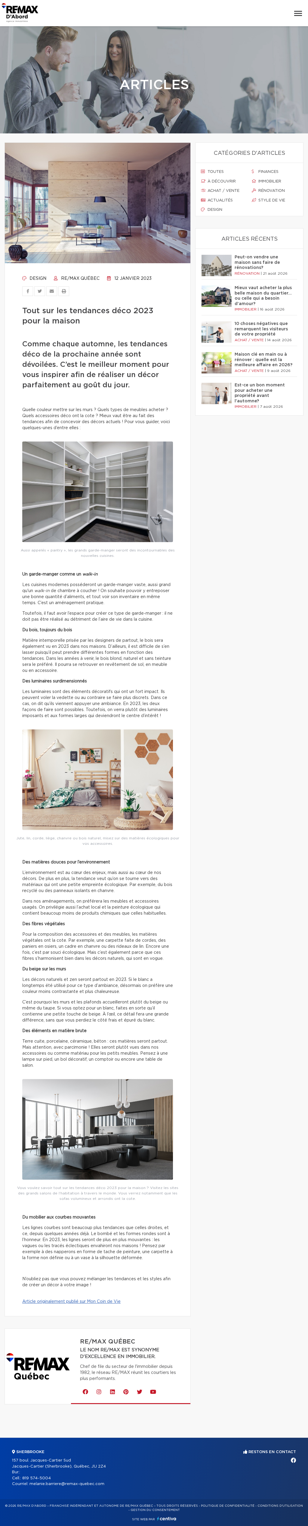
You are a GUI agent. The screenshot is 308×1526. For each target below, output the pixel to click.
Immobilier (269, 181)
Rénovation (271, 191)
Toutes (215, 172)
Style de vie (271, 200)
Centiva (166, 1519)
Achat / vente (222, 191)
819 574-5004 (36, 1478)
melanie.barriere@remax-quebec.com (66, 1484)
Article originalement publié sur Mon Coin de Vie (71, 1302)
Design (37, 278)
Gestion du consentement (155, 1510)
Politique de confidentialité (227, 1505)
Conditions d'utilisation (280, 1505)
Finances (268, 172)
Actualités (219, 200)
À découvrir (221, 181)
